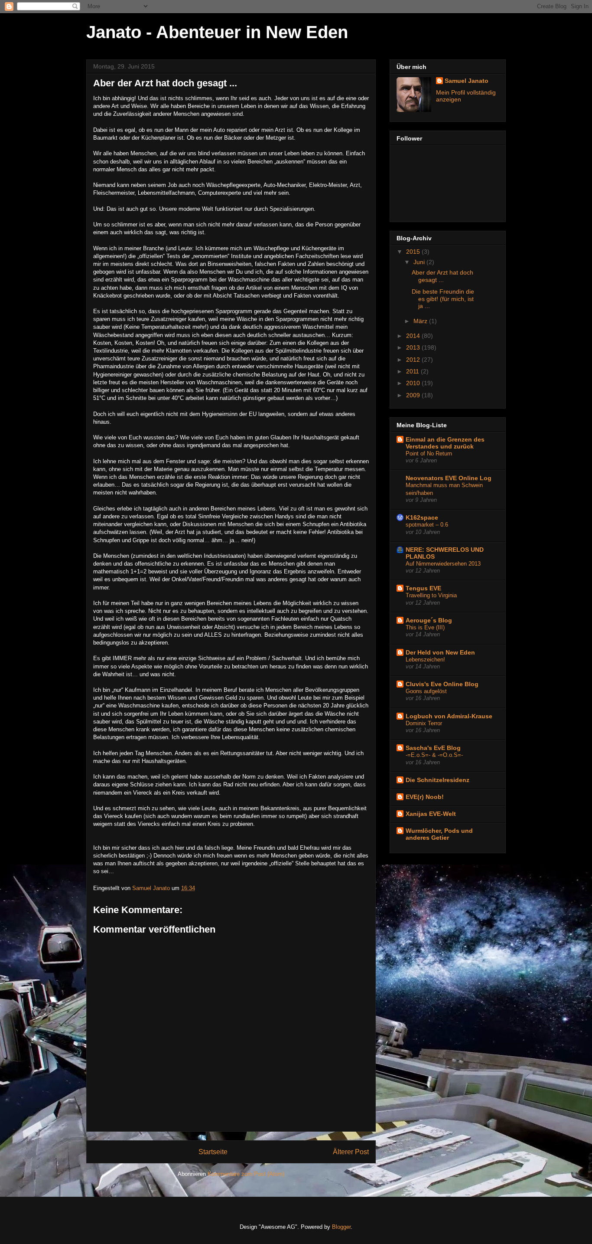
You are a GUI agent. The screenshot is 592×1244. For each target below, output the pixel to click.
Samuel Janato (466, 80)
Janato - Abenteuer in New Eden (217, 32)
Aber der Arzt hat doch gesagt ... (442, 276)
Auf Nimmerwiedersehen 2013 (443, 563)
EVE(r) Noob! (425, 796)
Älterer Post (351, 1152)
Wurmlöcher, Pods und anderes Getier (439, 834)
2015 (414, 251)
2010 (414, 383)
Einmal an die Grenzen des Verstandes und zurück (445, 443)
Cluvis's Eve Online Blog (442, 684)
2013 (414, 347)
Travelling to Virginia (431, 595)
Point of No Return (429, 453)
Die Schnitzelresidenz (437, 779)
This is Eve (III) (425, 627)
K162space (422, 517)
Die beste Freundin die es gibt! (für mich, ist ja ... (443, 299)
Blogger (341, 1227)
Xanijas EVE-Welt (431, 813)
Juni (419, 262)
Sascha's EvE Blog (433, 747)
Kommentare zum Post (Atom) (246, 1174)
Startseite (213, 1152)
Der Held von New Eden (440, 652)
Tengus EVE (423, 588)
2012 (414, 359)
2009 (414, 395)
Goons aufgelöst (426, 691)
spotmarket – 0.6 (427, 524)
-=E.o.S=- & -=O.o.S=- (434, 755)
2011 (413, 371)
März (421, 321)
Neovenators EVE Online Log (448, 478)
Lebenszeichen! (425, 659)
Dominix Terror (424, 723)
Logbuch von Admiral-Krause (449, 716)
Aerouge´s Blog (429, 620)
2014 (414, 335)
